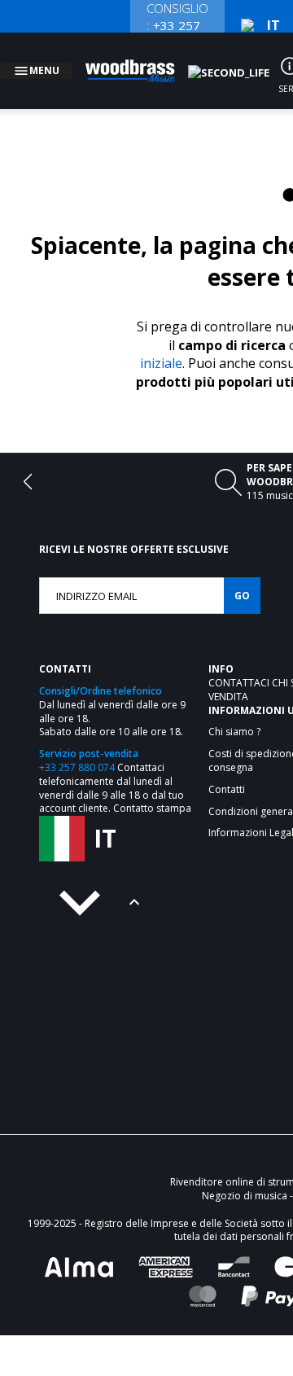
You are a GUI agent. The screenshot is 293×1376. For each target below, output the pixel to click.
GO (242, 576)
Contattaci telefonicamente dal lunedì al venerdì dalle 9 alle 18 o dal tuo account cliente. (111, 768)
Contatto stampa (152, 788)
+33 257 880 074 (77, 748)
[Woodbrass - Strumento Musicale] (139, 61)
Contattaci (240, 663)
